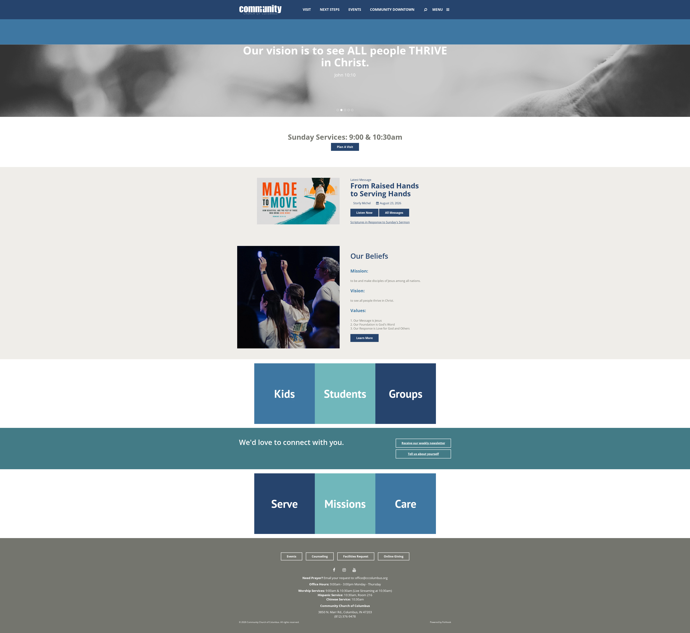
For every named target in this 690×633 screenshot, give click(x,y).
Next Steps (329, 9)
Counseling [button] (320, 556)
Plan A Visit (345, 147)
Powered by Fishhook (440, 622)
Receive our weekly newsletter (423, 443)
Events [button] (291, 556)
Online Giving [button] (393, 556)
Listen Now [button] (364, 213)
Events (354, 9)
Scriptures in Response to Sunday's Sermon (380, 222)
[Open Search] (425, 10)
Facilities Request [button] (355, 556)
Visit (307, 9)
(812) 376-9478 (345, 616)
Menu (437, 9)
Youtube (355, 570)
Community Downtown (392, 9)
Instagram (345, 570)
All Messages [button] (394, 213)
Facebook (335, 570)
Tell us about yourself (423, 454)
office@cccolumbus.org (371, 578)
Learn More (364, 338)
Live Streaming (364, 591)
